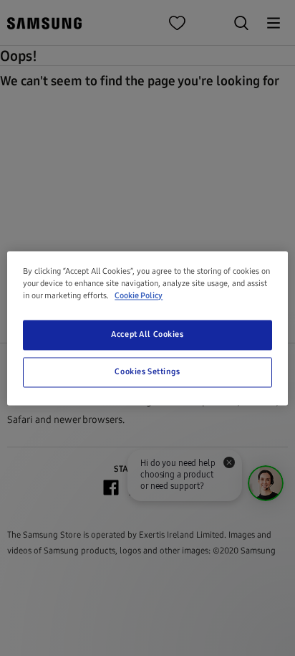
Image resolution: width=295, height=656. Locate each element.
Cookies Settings (147, 371)
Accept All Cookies (147, 334)
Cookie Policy (139, 295)
